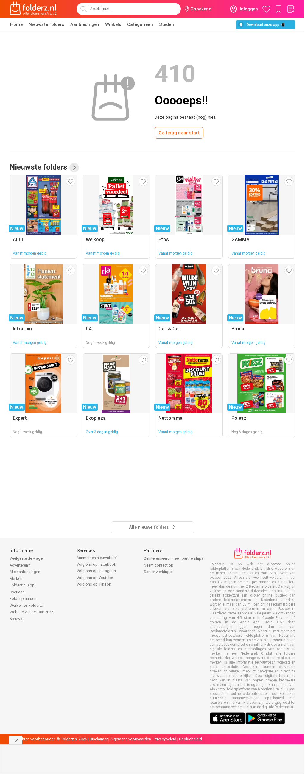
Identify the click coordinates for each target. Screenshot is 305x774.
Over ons (17, 592)
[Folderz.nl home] (33, 8)
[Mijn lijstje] (290, 9)
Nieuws (16, 619)
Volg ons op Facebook (96, 564)
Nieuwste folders (46, 24)
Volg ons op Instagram (96, 571)
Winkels (113, 24)
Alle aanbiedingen (25, 571)
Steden (166, 24)
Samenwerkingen (159, 571)
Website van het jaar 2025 (31, 612)
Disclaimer (99, 739)
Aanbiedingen (84, 24)
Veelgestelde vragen (27, 558)
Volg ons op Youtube (95, 577)
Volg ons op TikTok (94, 584)
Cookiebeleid (190, 739)
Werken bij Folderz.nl (28, 605)
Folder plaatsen (23, 598)
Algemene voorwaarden (130, 739)
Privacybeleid (165, 739)
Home (16, 24)
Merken (16, 578)
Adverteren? (20, 565)
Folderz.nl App (22, 585)
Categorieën (140, 24)
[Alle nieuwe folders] (74, 167)
